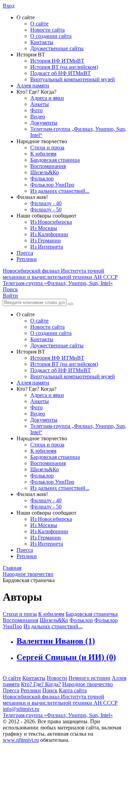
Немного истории (89, 678)
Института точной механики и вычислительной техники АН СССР (60, 274)
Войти (10, 295)
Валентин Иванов (56, 641)
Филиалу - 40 (46, 203)
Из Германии (45, 240)
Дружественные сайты (57, 48)
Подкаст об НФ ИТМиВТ (60, 73)
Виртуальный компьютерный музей (72, 79)
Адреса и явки (47, 98)
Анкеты (39, 104)
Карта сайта (73, 690)
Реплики (27, 259)
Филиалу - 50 (46, 209)
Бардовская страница (55, 160)
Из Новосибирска (51, 222)
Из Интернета (46, 247)
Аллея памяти (33, 85)
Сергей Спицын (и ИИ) (66, 657)
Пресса (25, 253)
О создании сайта (51, 36)
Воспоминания (48, 166)
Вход (8, 6)
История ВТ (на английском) (64, 67)
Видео (37, 116)
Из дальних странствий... (59, 191)
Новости (57, 678)
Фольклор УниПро (52, 185)
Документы (43, 123)
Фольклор (42, 178)
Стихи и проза (47, 147)
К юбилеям (43, 154)
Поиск (49, 690)
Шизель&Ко (44, 172)
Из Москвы (43, 228)
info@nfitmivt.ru (21, 709)
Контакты (41, 42)
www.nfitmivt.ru (21, 740)
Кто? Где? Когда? (41, 684)
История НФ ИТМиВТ (57, 61)
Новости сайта (47, 30)
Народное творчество (87, 684)
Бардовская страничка (92, 614)
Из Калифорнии (49, 234)
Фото (36, 110)
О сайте (39, 24)
